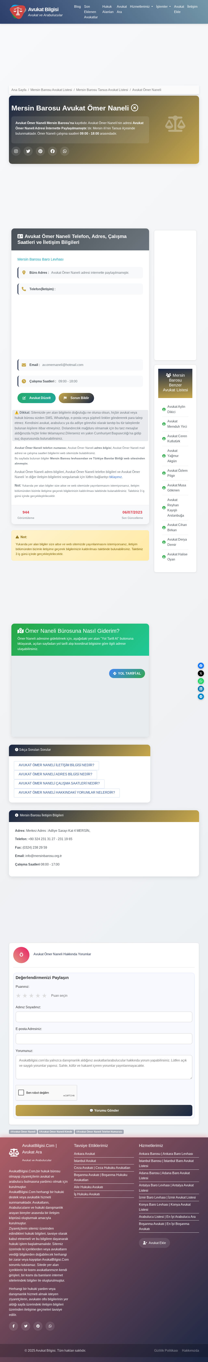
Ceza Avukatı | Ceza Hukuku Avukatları (102, 1167)
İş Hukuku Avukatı (87, 1194)
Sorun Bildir (79, 398)
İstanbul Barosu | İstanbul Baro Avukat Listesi (166, 1163)
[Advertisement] (104, 55)
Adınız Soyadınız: (28, 1007)
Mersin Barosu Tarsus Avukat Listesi (102, 90)
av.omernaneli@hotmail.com (62, 365)
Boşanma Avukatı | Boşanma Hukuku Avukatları (100, 1177)
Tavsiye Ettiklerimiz (91, 1145)
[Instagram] (50, 1326)
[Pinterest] (37, 1326)
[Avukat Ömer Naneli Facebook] (52, 151)
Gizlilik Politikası (166, 1350)
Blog (77, 6)
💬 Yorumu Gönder (104, 1110)
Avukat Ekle (179, 9)
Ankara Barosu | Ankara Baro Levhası (166, 1153)
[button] (56, 765)
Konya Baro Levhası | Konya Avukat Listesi (165, 1207)
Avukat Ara (122, 9)
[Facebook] (13, 1326)
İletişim (192, 6)
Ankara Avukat (84, 1153)
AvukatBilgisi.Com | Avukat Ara (39, 1148)
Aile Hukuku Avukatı (88, 1187)
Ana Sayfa (18, 90)
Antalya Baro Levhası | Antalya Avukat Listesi (166, 1188)
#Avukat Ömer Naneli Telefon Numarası (99, 1131)
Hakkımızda (190, 1350)
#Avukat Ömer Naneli (23, 1131)
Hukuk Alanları (108, 9)
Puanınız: (22, 986)
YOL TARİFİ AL (129, 673)
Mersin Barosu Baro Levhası (40, 259)
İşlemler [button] (162, 6)
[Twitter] (25, 1326)
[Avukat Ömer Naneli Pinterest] (40, 151)
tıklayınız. (116, 477)
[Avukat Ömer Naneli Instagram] (16, 151)
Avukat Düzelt (40, 398)
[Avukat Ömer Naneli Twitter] (28, 151)
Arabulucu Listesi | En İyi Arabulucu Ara (167, 1216)
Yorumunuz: (24, 1051)
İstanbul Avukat (85, 1161)
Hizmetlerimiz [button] (140, 6)
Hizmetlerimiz (151, 1145)
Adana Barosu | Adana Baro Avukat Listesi (164, 1175)
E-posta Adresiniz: (29, 1029)
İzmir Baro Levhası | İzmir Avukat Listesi (167, 1197)
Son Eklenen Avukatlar (91, 12)
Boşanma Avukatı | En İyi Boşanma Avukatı (164, 1226)
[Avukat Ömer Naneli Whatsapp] (64, 151)
